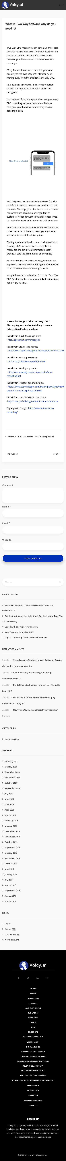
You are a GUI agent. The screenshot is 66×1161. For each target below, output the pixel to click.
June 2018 (9, 869)
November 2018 (12, 858)
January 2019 (11, 852)
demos (33, 1022)
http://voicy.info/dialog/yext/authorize (26, 361)
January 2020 (11, 826)
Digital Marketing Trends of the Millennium (26, 637)
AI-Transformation (33, 1037)
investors (33, 1017)
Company (33, 1003)
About (33, 993)
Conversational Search (33, 1051)
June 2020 (9, 799)
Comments (12, 934)
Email (6, 523)
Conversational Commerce (33, 1056)
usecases (33, 1105)
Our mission (33, 998)
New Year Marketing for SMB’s (19, 632)
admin (30, 436)
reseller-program (33, 1100)
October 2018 (11, 863)
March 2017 (10, 885)
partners (33, 1095)
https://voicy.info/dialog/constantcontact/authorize (32, 401)
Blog (33, 1027)
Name (6, 506)
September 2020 (12, 788)
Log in (8, 923)
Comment (7, 485)
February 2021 (11, 761)
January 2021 (11, 766)
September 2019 (12, 847)
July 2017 (9, 879)
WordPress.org (12, 939)
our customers (33, 1008)
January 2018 (11, 874)
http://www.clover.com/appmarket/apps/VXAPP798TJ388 (36, 350)
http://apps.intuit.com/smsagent (24, 339)
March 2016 (10, 901)
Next (55, 454)
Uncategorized (46, 436)
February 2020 (11, 820)
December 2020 (12, 772)
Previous (13, 454)
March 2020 (10, 815)
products (33, 1032)
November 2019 (12, 836)
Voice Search (33, 1042)
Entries (10, 929)
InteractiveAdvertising (33, 1071)
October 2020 (11, 782)
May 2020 (9, 804)
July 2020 (9, 793)
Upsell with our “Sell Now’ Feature (21, 626)
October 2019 (11, 842)
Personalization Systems (33, 1075)
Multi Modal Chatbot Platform (33, 1061)
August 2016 (10, 896)
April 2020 (9, 809)
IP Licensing (33, 1090)
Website (7, 539)
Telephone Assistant (33, 1066)
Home (33, 988)
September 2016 (12, 890)
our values (33, 1013)
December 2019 (12, 831)
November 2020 (12, 777)
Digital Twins (33, 1047)
